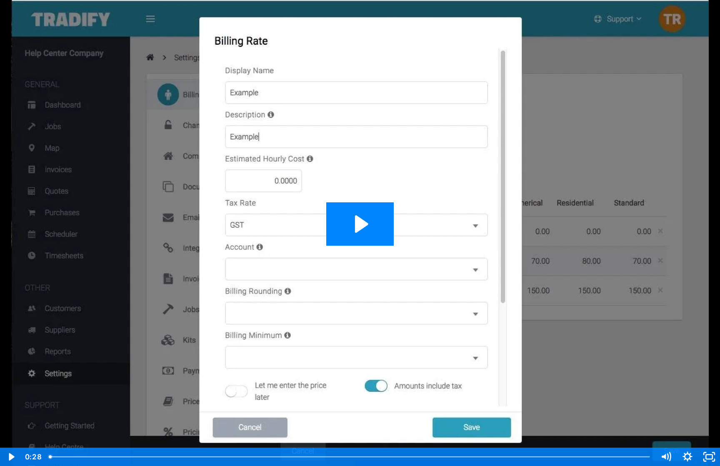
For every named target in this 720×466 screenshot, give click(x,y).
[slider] (350, 457)
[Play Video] (11, 457)
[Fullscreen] (709, 457)
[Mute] (666, 457)
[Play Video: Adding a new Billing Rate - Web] (360, 224)
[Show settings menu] (687, 457)
